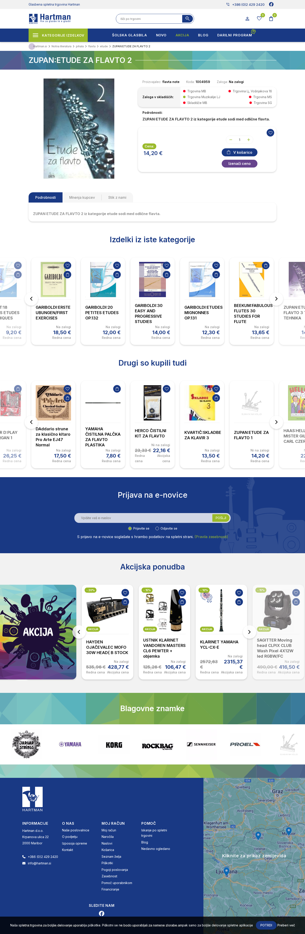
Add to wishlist (270, 133)
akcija (93, 629)
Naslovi (107, 843)
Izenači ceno (239, 163)
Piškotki (107, 863)
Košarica (108, 850)
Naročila (108, 837)
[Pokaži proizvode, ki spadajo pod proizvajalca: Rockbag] (114, 744)
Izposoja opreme (74, 843)
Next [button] (276, 299)
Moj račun (109, 830)
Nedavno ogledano (155, 849)
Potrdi (266, 925)
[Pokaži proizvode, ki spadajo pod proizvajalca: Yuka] (289, 744)
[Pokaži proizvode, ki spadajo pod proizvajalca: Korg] (70, 744)
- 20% (90, 590)
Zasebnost (109, 876)
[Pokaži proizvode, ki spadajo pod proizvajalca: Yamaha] (26, 744)
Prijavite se (141, 528)
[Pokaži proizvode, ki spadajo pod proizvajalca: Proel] (201, 744)
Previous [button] (31, 299)
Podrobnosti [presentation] (45, 197)
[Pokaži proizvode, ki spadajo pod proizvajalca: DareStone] (245, 744)
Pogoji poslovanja (115, 870)
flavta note (171, 82)
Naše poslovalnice (75, 830)
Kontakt (67, 850)
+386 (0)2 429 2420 (245, 4)
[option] (53, 301)
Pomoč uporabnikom (117, 883)
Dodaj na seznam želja (18, 265)
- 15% (147, 590)
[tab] (46, 197)
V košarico (242, 152)
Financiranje (110, 889)
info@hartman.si (39, 863)
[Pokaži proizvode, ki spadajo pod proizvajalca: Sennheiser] (157, 744)
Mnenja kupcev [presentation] (82, 197)
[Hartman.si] (32, 798)
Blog (144, 842)
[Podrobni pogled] (79, 128)
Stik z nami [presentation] (117, 197)
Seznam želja (111, 856)
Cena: (149, 146)
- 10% (204, 590)
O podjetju (69, 837)
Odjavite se (169, 528)
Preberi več (286, 925)
